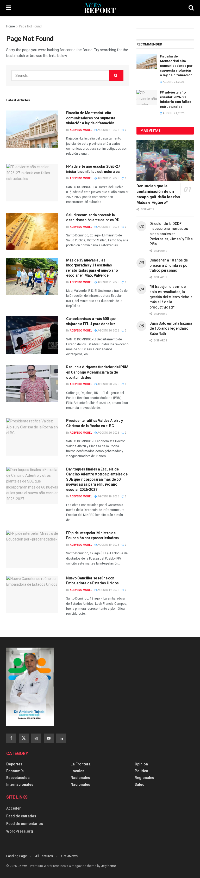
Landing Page (16, 856)
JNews (23, 866)
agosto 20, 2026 (108, 330)
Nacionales (80, 778)
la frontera (81, 764)
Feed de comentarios (24, 824)
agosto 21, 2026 (108, 130)
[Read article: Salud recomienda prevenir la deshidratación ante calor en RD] (32, 231)
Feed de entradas (21, 816)
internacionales (19, 784)
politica (141, 771)
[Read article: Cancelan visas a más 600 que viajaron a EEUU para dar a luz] (32, 335)
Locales (77, 771)
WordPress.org (19, 831)
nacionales (80, 784)
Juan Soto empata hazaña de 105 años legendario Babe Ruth (170, 328)
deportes (14, 764)
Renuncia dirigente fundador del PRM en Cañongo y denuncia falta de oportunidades (97, 372)
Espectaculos (18, 778)
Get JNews (69, 856)
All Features (44, 856)
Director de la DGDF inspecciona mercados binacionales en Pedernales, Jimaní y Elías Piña (171, 234)
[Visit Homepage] (100, 8)
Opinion (141, 764)
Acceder (13, 808)
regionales (144, 778)
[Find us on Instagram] (36, 738)
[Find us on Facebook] (11, 738)
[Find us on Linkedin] (61, 738)
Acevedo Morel (81, 130)
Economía (15, 771)
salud (140, 784)
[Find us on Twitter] (24, 738)
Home (10, 26)
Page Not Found (30, 26)
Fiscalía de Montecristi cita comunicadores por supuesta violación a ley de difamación (90, 118)
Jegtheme (108, 866)
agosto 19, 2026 (108, 496)
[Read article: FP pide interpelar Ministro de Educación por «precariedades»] (32, 549)
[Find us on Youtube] (49, 738)
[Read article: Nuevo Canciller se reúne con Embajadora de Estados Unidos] (32, 594)
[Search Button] (191, 8)
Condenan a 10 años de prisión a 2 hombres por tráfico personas (169, 265)
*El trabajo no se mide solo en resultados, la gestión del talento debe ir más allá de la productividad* (170, 296)
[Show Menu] (8, 8)
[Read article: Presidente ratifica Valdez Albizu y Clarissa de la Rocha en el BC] (32, 437)
